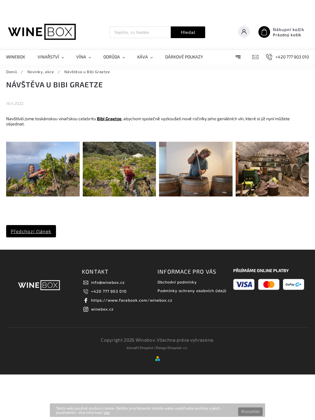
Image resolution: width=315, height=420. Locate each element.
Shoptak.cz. (178, 348)
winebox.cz (102, 309)
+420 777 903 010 (109, 291)
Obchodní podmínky (177, 281)
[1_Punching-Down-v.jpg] (196, 194)
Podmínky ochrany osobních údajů (192, 290)
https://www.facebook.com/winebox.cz (131, 300)
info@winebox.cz (108, 282)
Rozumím (250, 412)
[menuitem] (18, 57)
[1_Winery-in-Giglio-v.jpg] (272, 194)
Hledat (188, 32)
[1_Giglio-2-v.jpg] (43, 194)
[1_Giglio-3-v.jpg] (119, 194)
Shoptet (147, 348)
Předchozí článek (31, 231)
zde (107, 412)
